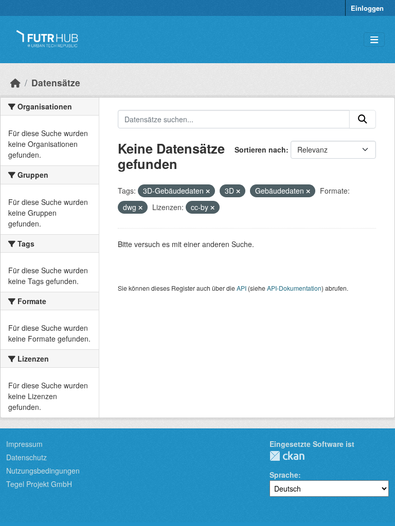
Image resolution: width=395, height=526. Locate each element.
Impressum (24, 444)
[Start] (15, 82)
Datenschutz (26, 457)
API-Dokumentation (294, 288)
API (241, 288)
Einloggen (367, 8)
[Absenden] (362, 119)
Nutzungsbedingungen (43, 470)
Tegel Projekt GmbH (39, 484)
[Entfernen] (208, 191)
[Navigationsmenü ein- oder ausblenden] (374, 39)
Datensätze (55, 82)
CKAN (287, 455)
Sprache (284, 474)
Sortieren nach (260, 149)
